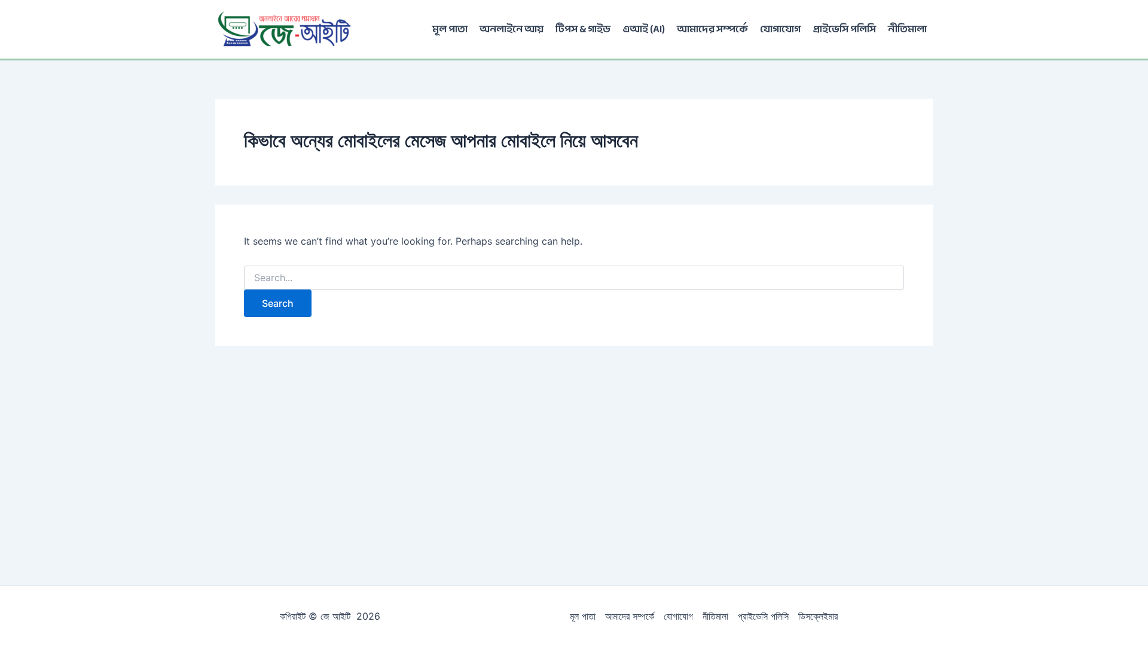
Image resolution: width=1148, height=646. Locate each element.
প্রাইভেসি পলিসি (844, 29)
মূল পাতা (450, 29)
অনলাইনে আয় (512, 29)
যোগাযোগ (780, 29)
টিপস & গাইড (582, 29)
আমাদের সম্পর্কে (712, 29)
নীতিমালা (907, 29)
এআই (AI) (643, 29)
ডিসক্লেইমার (818, 616)
